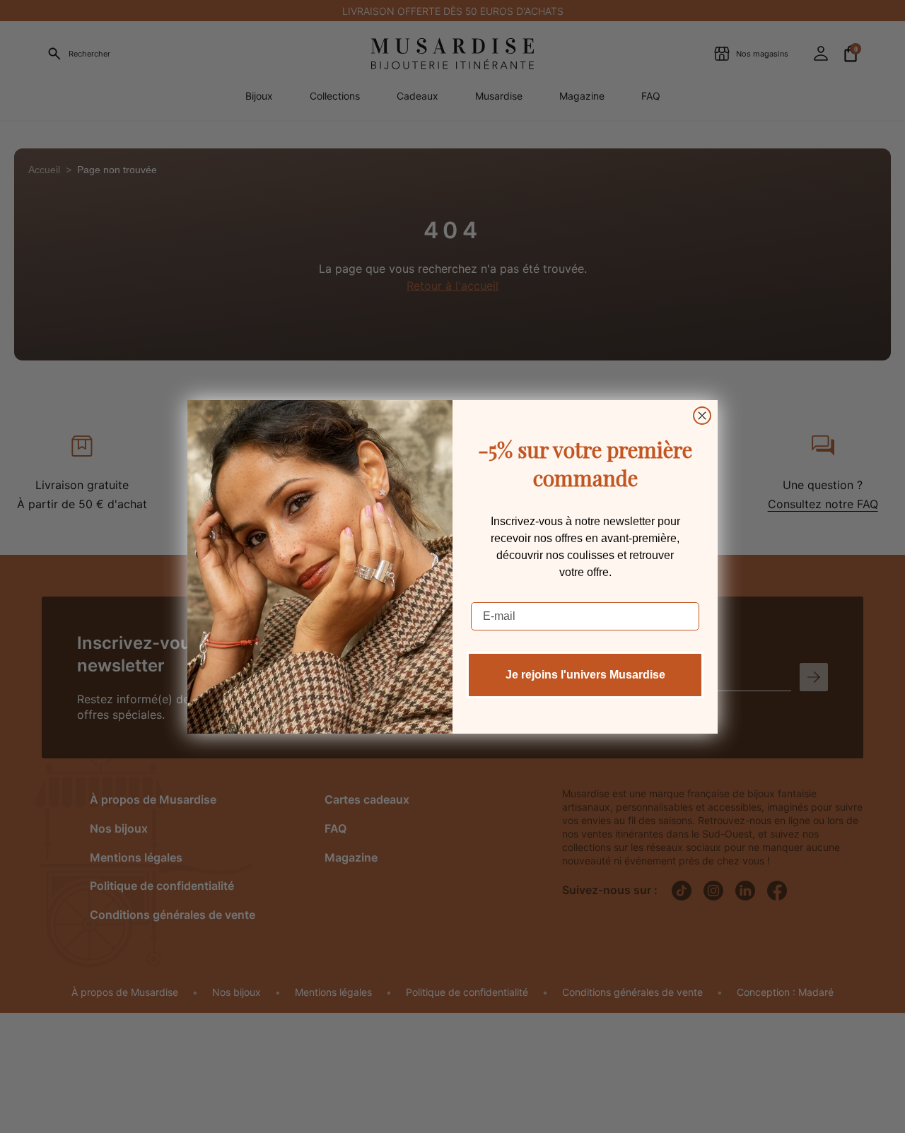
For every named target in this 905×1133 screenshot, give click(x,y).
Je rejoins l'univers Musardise (585, 675)
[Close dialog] (702, 415)
